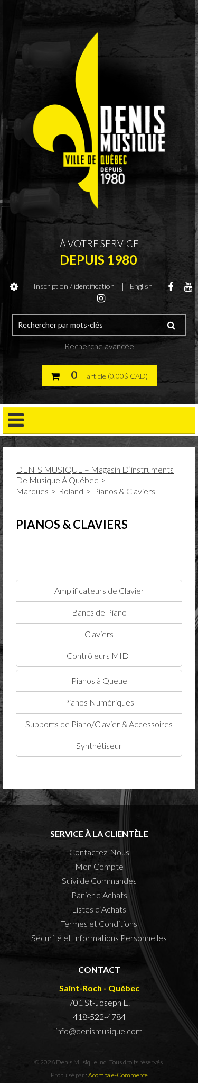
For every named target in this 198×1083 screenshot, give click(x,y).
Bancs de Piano (99, 612)
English (141, 286)
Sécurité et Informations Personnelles (99, 938)
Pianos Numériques (99, 702)
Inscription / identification (74, 286)
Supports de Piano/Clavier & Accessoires (99, 724)
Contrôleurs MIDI (99, 656)
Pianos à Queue (99, 680)
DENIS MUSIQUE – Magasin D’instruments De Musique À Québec (95, 474)
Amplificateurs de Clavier (99, 590)
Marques (32, 491)
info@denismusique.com (99, 1031)
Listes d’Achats (99, 909)
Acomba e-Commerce (118, 1075)
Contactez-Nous (99, 852)
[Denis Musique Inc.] (99, 120)
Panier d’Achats (99, 895)
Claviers (99, 634)
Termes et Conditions (99, 923)
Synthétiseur (99, 746)
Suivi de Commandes (99, 881)
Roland (71, 491)
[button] (99, 375)
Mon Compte (99, 866)
